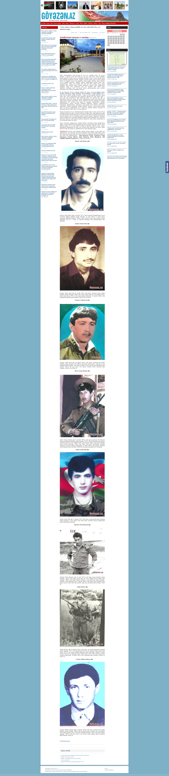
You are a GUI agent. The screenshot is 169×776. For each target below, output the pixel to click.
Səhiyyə (67, 23)
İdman (81, 23)
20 (116, 40)
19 (113, 40)
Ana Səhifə (43, 23)
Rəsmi (48, 23)
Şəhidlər (85, 23)
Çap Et (103, 32)
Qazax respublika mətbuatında (109, 23)
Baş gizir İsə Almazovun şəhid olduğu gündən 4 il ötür (72, 761)
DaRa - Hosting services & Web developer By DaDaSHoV (60, 769)
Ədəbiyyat (90, 23)
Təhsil (63, 23)
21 (118, 40)
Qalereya (96, 23)
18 (111, 40)
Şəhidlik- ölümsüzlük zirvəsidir (67, 756)
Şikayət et (96, 32)
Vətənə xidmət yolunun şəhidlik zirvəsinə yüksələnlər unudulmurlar (75, 755)
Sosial (51, 23)
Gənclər (77, 23)
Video (99, 23)
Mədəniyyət (72, 23)
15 (121, 38)
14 (118, 38)
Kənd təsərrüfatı (57, 23)
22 (121, 40)
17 (108, 40)
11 (111, 38)
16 (123, 38)
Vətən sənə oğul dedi (65, 760)
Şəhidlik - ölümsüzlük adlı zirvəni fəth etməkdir (71, 758)
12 (113, 38)
